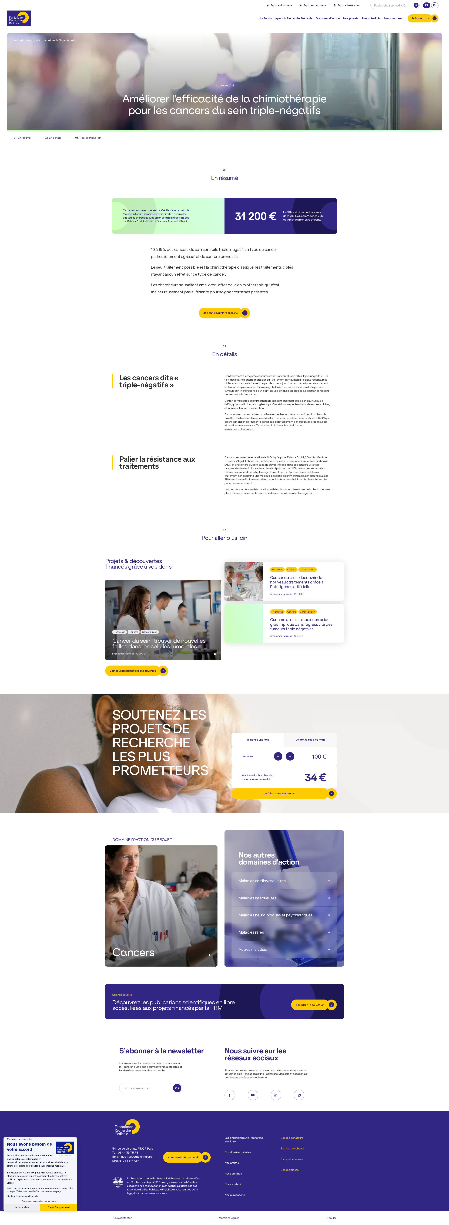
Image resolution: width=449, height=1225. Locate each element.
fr (426, 5)
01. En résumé (22, 137)
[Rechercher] (416, 5)
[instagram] (299, 1095)
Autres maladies (253, 949)
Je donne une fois (257, 739)
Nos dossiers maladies (238, 1152)
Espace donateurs (292, 1137)
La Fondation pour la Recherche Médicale (244, 1139)
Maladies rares (251, 932)
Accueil (18, 40)
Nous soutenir (233, 1184)
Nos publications (235, 1195)
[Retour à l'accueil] (19, 18)
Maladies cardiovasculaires (262, 880)
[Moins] (278, 756)
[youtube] (253, 1095)
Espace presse (290, 1170)
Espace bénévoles (292, 1159)
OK (177, 1088)
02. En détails (53, 137)
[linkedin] (276, 1095)
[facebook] (229, 1095)
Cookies (331, 1218)
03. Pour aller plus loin (88, 137)
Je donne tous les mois (310, 739)
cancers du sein (286, 376)
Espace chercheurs (292, 1148)
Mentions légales (229, 1218)
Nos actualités (371, 18)
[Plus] (290, 756)
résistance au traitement (239, 429)
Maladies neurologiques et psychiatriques (275, 914)
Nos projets (351, 18)
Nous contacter (122, 1218)
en (435, 5)
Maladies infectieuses (257, 897)
